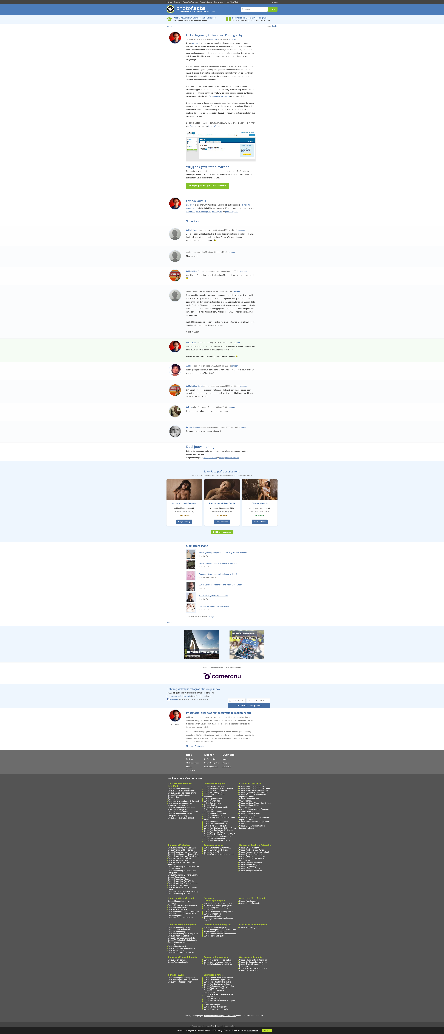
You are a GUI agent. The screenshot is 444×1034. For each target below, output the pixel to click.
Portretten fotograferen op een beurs (213, 596)
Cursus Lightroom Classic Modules (253, 793)
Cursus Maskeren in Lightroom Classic (255, 790)
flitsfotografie (217, 212)
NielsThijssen (194, 230)
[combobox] (254, 9)
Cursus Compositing (176, 877)
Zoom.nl (193, 126)
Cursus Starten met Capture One (217, 980)
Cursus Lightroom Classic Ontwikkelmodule (249, 800)
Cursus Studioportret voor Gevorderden (220, 930)
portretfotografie (231, 212)
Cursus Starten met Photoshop (180, 850)
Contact (225, 759)
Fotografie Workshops (190, 2)
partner (232, 1026)
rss (226, 1026)
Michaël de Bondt (195, 271)
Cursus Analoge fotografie (250, 864)
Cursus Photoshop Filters (178, 879)
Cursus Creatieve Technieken (251, 848)
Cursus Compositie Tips (213, 832)
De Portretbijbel (210, 759)
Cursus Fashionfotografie (214, 936)
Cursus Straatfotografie (213, 793)
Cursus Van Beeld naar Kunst (251, 850)
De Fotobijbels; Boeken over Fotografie (249, 18)
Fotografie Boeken (206, 2)
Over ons (228, 754)
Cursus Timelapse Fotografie (215, 826)
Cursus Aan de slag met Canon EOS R (219, 834)
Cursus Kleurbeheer (212, 805)
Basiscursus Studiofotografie (215, 932)
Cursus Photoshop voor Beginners (182, 848)
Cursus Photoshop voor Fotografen (182, 852)
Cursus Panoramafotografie (215, 813)
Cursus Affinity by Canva (214, 990)
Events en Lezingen (212, 1005)
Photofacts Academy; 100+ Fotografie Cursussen (195, 18)
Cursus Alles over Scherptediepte (181, 791)
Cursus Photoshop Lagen (178, 860)
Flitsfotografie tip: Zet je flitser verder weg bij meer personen (223, 553)
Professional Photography (219, 96)
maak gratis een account (229, 458)
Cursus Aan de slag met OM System (218, 830)
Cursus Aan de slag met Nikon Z (217, 840)
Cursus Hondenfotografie (249, 903)
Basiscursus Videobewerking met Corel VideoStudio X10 (253, 969)
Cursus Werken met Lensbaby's (252, 856)
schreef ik (196, 43)
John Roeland (194, 427)
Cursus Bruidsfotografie (249, 928)
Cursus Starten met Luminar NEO (217, 848)
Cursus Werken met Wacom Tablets (218, 978)
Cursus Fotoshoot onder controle (181, 938)
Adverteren (226, 767)
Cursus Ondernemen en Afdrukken (218, 962)
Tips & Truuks (191, 770)
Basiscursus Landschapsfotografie (218, 906)
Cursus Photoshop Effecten (179, 894)
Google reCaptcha (203, 699)
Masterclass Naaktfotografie (184, 503)
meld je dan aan (210, 458)
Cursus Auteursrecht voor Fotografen (219, 986)
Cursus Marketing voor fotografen (217, 960)
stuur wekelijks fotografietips (249, 705)
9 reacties (232, 39)
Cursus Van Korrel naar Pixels (216, 824)
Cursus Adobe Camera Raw (179, 858)
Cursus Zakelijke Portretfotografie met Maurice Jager (220, 585)
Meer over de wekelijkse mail (178, 696)
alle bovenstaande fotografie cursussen (220, 1016)
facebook (219, 1026)
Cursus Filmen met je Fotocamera (253, 960)
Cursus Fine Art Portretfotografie (181, 953)
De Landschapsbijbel (212, 763)
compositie (190, 212)
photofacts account (197, 1026)
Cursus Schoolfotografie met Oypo (218, 964)
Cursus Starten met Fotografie (180, 789)
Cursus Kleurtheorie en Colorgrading (183, 854)
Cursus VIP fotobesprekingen (180, 982)
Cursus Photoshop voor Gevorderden (183, 856)
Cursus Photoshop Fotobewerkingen (183, 883)
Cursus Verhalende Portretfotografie (182, 940)
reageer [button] (241, 230)
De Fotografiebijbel (211, 767)
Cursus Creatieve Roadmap (250, 854)
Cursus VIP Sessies (212, 999)
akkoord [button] (267, 1031)
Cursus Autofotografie (177, 960)
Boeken (189, 767)
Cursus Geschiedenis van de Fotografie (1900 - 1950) (180, 804)
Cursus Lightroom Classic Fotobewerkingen (249, 806)
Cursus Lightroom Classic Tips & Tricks (255, 803)
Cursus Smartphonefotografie (216, 822)
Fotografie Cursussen (173, 2)
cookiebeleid (252, 1031)
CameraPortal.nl (215, 126)
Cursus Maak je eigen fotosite (216, 1009)
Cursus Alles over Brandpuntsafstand (183, 812)
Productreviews (210, 992)
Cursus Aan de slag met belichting (182, 793)
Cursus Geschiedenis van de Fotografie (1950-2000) (180, 815)
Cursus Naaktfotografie (177, 946)
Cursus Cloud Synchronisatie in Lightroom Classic (252, 827)
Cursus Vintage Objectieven (250, 871)
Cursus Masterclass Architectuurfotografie (212, 802)
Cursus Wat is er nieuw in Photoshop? (183, 892)
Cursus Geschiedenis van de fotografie (184, 801)
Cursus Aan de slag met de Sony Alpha (220, 828)
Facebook (174, 699)
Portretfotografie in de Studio (222, 503)
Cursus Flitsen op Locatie (178, 936)
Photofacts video (192, 763)
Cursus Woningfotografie (178, 962)
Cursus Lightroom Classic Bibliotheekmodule (249, 814)
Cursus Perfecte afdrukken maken (217, 982)
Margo (190, 366)
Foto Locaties (219, 2)
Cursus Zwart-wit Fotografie (250, 862)
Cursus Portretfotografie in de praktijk (183, 934)
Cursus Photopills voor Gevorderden (183, 980)
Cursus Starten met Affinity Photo (217, 988)
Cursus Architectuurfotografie (215, 790)
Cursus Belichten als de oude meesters (220, 934)
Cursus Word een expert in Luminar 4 (219, 854)
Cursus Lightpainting (247, 867)
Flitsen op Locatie (260, 503)
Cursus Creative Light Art (249, 869)
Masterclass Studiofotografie (215, 928)
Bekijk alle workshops (222, 532)
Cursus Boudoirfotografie (178, 932)
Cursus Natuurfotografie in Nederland (183, 911)
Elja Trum (213, 39)
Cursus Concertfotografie (214, 786)
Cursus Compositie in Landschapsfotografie (212, 915)
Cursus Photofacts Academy (215, 1007)
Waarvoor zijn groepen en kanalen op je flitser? (218, 574)
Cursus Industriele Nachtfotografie (217, 836)
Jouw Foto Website (232, 2)
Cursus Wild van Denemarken (180, 918)
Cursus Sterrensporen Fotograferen (218, 912)
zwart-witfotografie (203, 212)
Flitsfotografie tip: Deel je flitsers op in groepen (218, 563)
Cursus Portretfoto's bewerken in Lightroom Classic (252, 796)
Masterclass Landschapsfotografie (218, 903)
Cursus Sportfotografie (213, 799)
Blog (189, 754)
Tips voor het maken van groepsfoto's (214, 606)
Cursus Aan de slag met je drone (217, 984)
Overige (275, 26)
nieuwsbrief (210, 1026)
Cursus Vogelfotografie (248, 901)
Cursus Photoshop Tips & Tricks (181, 881)
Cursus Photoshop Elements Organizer (184, 875)
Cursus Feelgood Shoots (178, 950)
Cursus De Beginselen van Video (253, 962)
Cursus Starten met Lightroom (251, 786)
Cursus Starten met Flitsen (179, 930)
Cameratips (172, 799)
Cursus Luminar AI (211, 852)
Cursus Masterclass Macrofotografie (182, 905)
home (170, 26)
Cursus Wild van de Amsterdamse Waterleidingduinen (182, 915)
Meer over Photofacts (195, 746)
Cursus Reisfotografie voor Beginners (219, 788)
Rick (190, 407)
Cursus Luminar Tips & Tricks (216, 850)
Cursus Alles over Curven (178, 885)
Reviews (189, 759)
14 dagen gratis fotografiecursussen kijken (208, 186)
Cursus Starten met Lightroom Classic (254, 788)
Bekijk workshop (184, 522)
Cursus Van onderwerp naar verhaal (254, 852)
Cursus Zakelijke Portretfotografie (181, 948)
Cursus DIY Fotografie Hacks (216, 838)
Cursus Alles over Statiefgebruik (181, 818)
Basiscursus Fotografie (177, 810)
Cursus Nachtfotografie (213, 815)
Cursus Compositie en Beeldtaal (181, 807)
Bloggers (225, 763)
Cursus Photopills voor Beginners (182, 978)
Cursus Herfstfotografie (177, 907)
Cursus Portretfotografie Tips (179, 928)
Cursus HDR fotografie (213, 811)
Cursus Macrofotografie (177, 909)
